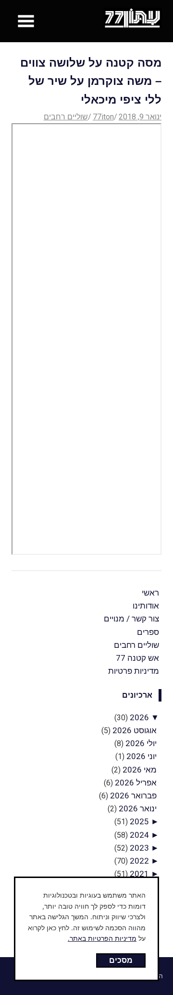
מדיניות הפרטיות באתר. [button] (102, 938)
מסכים (121, 960)
